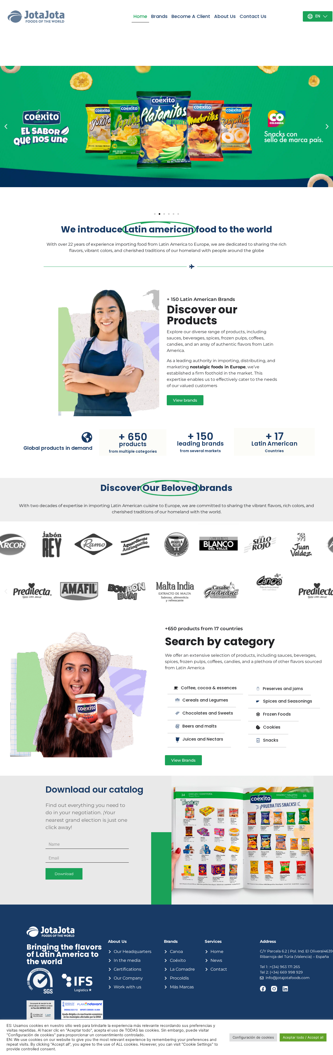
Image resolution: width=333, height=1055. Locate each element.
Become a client (190, 16)
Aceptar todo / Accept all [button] (303, 1037)
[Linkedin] (285, 989)
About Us (225, 16)
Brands (159, 16)
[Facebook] (263, 989)
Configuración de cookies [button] (253, 1037)
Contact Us (253, 16)
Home (140, 16)
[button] (155, 214)
